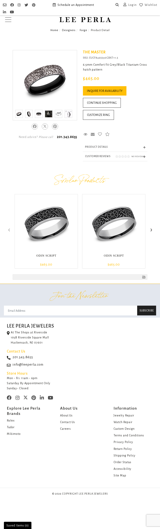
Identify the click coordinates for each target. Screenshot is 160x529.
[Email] (5, 5)
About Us (66, 415)
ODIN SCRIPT (46, 255)
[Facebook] (35, 126)
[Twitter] (45, 126)
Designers (69, 30)
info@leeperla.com (28, 364)
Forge (83, 30)
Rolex (11, 420)
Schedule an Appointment (76, 4)
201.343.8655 (67, 137)
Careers (65, 428)
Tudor (11, 427)
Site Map (120, 475)
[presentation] (9, 230)
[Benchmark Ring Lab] (68, 114)
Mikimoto (14, 433)
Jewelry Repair (124, 415)
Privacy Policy (123, 442)
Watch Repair (123, 422)
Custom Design (124, 428)
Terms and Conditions (129, 435)
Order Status (122, 462)
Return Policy (123, 448)
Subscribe (147, 310)
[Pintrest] (55, 126)
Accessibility (122, 468)
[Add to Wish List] (100, 134)
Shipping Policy (124, 455)
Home (54, 30)
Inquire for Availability (105, 90)
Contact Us (67, 422)
